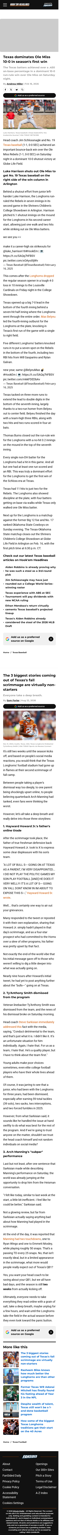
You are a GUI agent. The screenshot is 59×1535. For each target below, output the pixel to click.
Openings (42, 1464)
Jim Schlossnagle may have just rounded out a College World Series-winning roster (29, 584)
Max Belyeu (48, 316)
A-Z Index (42, 1493)
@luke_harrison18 (14, 251)
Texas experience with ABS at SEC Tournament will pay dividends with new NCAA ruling (29, 596)
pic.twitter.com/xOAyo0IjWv (20, 260)
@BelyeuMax (31, 370)
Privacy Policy (11, 1481)
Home (6, 652)
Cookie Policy (11, 1487)
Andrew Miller (15, 83)
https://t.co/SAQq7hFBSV (19, 255)
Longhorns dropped (42, 276)
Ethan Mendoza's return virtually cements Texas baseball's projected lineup (29, 609)
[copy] (22, 89)
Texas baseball (12, 145)
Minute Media (18, 1511)
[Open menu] (5, 5)
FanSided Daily (12, 1475)
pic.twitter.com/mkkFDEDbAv (21, 379)
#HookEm (31, 251)
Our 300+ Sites (45, 1469)
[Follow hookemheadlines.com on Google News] (51, 639)
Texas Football (20, 1442)
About (6, 1464)
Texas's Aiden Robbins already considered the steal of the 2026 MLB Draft (29, 622)
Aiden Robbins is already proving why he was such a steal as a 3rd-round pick (30, 571)
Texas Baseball (20, 652)
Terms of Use (44, 1481)
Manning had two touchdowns (22, 1239)
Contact (7, 1469)
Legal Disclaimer (46, 1487)
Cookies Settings (13, 1503)
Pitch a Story (43, 1475)
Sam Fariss (13, 700)
